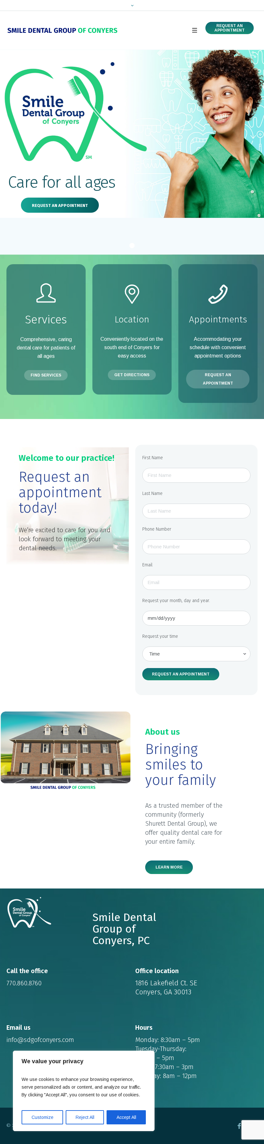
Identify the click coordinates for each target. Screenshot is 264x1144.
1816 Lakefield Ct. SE (166, 983)
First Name (152, 457)
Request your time (160, 636)
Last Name (152, 493)
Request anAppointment (229, 28)
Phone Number (156, 529)
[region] (84, 1091)
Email (147, 565)
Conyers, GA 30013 (163, 992)
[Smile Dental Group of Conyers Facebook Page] (239, 1126)
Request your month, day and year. (176, 600)
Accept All (126, 1117)
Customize (42, 1117)
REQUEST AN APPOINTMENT (60, 205)
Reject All (85, 1117)
